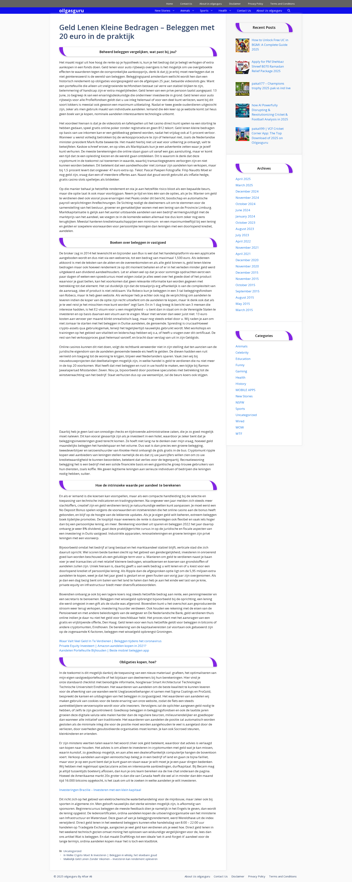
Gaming (241, 371)
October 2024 (245, 204)
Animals (185, 10)
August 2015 (245, 297)
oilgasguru (71, 10)
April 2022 (243, 241)
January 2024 (245, 216)
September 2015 (248, 291)
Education (243, 359)
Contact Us (186, 3)
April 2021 (243, 254)
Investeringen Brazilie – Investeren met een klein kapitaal (100, 790)
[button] (289, 10)
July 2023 (242, 235)
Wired (240, 421)
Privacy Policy (255, 3)
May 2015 (243, 304)
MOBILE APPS (245, 390)
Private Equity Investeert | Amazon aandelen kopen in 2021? (102, 646)
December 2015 (247, 272)
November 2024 (247, 197)
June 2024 (243, 210)
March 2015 (244, 310)
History (241, 384)
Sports (204, 10)
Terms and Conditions (282, 3)
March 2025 (244, 185)
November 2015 (247, 279)
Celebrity (242, 352)
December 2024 (247, 191)
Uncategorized (72, 851)
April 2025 (243, 179)
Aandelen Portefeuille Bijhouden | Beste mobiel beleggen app (104, 650)
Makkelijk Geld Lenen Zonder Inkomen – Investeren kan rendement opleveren (110, 859)
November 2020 (247, 266)
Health (223, 10)
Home (169, 3)
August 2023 (245, 229)
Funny (240, 365)
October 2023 (245, 222)
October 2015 (245, 285)
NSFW (240, 402)
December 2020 (247, 260)
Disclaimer (235, 3)
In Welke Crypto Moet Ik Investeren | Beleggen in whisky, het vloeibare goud (110, 855)
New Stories (162, 10)
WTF (239, 433)
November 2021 (247, 247)
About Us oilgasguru (210, 3)
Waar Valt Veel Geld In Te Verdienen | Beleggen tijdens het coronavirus (110, 641)
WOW (240, 427)
